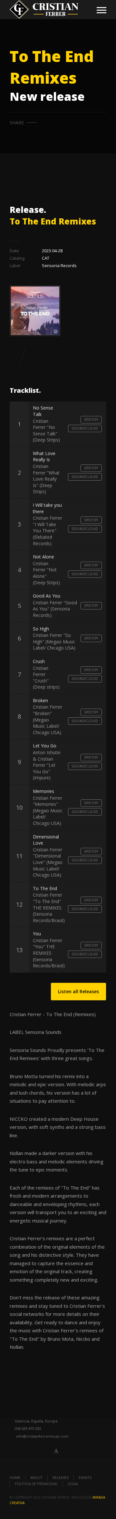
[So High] (13, 356)
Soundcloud (85, 428)
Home (15, 1477)
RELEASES (61, 1477)
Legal (73, 1483)
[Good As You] (32, 356)
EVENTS (85, 1477)
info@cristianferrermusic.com (42, 1436)
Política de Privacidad (36, 1483)
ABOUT (36, 1477)
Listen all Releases (78, 991)
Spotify (91, 419)
